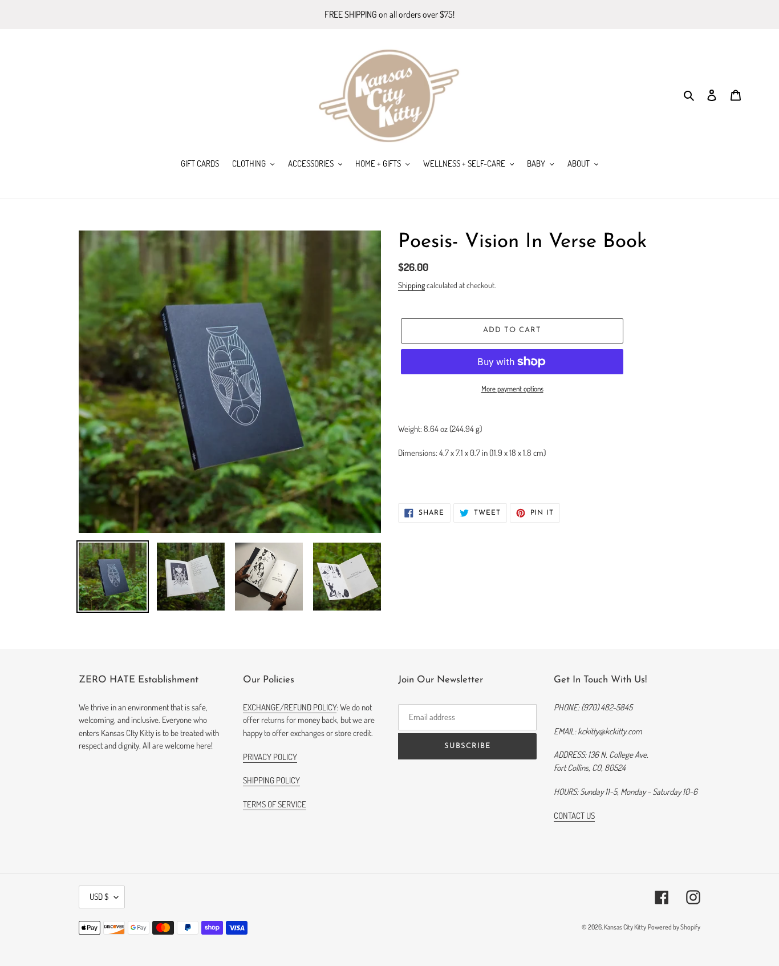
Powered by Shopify (674, 927)
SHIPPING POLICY (271, 780)
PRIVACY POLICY (270, 756)
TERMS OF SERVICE (274, 804)
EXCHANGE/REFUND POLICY (289, 707)
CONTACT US (574, 815)
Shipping (411, 285)
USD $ (99, 896)
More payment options (512, 388)
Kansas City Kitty (625, 927)
